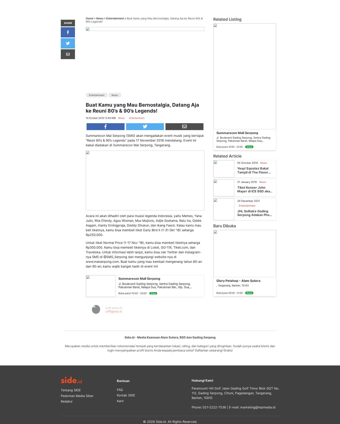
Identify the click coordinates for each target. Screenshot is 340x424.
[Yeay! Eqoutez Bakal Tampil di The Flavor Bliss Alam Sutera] (223, 169)
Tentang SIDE (71, 390)
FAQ (120, 390)
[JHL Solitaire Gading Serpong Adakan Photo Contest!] (223, 209)
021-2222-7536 (214, 407)
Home (89, 18)
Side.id (161, 422)
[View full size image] (145, 29)
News (99, 18)
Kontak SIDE (126, 395)
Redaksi (66, 401)
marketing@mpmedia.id (257, 407)
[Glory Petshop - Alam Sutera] (244, 253)
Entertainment (115, 18)
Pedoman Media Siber (77, 396)
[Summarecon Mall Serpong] (100, 286)
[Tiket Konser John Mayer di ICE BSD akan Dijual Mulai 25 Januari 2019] (223, 187)
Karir (120, 401)
